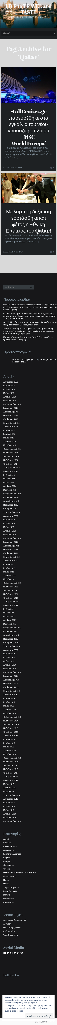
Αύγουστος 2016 (10, 799)
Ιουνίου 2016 (9, 806)
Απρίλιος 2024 (9, 486)
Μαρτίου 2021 (9, 624)
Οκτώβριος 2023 (10, 508)
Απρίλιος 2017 (9, 788)
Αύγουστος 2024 (10, 471)
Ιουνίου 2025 (9, 434)
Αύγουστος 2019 (10, 695)
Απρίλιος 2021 (9, 620)
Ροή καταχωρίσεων (12, 927)
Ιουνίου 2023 (9, 523)
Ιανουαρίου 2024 (10, 497)
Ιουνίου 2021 (9, 613)
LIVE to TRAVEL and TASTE (28, 9)
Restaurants (8, 898)
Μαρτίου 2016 (9, 817)
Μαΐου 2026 (8, 393)
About (6, 839)
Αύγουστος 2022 (10, 560)
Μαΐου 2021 (8, 616)
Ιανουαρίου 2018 (10, 762)
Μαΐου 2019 (8, 706)
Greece (6, 869)
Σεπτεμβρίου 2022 (11, 557)
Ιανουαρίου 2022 (10, 587)
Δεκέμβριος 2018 (11, 724)
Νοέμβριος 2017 (10, 769)
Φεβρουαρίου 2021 (12, 628)
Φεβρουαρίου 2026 (12, 404)
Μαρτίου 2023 (9, 535)
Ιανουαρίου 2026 (10, 408)
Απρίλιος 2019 (9, 709)
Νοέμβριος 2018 (10, 728)
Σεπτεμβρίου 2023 (11, 512)
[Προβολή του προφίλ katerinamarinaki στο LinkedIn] (18, 953)
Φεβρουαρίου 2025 (12, 449)
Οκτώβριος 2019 (10, 687)
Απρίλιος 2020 (9, 665)
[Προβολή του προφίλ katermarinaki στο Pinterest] (15, 953)
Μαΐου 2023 (8, 527)
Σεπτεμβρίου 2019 (11, 691)
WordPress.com (10, 935)
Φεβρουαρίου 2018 (12, 758)
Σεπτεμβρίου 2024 (11, 467)
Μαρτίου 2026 (9, 400)
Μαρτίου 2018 (9, 754)
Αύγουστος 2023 (10, 516)
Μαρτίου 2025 (9, 445)
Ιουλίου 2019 (9, 698)
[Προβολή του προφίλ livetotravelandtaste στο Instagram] (11, 953)
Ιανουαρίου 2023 (10, 542)
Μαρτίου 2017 (9, 791)
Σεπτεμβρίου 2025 (11, 423)
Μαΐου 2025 (8, 438)
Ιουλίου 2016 (9, 803)
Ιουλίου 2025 (9, 430)
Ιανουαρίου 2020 (10, 676)
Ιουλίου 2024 (9, 475)
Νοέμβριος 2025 (10, 415)
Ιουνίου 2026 (9, 389)
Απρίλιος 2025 (9, 441)
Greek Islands (9, 876)
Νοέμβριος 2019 (10, 683)
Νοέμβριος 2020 (10, 639)
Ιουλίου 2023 (9, 520)
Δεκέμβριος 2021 (11, 590)
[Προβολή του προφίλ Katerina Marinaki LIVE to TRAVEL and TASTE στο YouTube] (21, 953)
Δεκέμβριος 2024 (11, 456)
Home (6, 880)
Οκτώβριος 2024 (10, 464)
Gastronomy (8, 865)
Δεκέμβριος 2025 (11, 412)
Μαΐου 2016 (8, 810)
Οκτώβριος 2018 (10, 732)
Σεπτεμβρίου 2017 (11, 776)
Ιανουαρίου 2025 (10, 453)
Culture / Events (10, 846)
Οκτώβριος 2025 (10, 419)
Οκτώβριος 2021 (10, 598)
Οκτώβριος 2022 (10, 553)
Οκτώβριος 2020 (10, 642)
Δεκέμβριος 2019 (11, 680)
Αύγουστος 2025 (10, 426)
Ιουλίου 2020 (9, 654)
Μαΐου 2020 (8, 661)
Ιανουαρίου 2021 (10, 631)
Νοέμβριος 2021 (10, 594)
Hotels (6, 884)
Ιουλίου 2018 (9, 739)
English (6, 858)
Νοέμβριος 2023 (10, 505)
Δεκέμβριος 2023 (11, 501)
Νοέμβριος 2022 (10, 549)
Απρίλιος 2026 (9, 397)
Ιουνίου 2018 (9, 743)
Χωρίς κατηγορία (11, 887)
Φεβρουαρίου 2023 (12, 538)
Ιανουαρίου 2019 (10, 721)
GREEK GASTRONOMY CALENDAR (19, 872)
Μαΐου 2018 (8, 747)
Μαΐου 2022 (8, 572)
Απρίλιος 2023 (9, 531)
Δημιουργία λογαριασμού (14, 920)
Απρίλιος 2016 (9, 814)
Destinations (8, 850)
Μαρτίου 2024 (9, 490)
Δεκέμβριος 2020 (11, 635)
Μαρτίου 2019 (9, 713)
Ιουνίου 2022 (9, 568)
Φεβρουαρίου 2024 (12, 494)
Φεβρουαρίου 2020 (12, 672)
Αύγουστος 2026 (10, 382)
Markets (6, 895)
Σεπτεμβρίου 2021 (11, 601)
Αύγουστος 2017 (10, 780)
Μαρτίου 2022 (9, 579)
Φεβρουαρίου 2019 (12, 717)
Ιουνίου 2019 (9, 702)
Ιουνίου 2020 (9, 657)
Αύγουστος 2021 (10, 605)
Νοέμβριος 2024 (10, 460)
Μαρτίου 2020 (9, 669)
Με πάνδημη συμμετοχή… (23, 359)
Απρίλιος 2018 (9, 750)
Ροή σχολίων (9, 931)
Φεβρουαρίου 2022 (12, 583)
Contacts (7, 843)
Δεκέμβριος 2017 (11, 765)
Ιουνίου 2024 (9, 479)
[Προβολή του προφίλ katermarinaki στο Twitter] (8, 953)
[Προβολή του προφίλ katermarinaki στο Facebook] (4, 953)
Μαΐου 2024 (8, 482)
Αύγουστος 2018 (10, 735)
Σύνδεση (7, 924)
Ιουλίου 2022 (9, 564)
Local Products (10, 891)
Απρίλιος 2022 (9, 575)
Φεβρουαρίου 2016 (12, 821)
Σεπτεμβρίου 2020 (11, 646)
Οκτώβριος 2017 (10, 773)
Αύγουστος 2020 (10, 650)
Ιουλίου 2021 (9, 609)
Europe (6, 861)
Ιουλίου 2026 (9, 386)
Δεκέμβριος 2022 (11, 546)
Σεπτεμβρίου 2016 (11, 795)
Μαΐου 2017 (8, 784)
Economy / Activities (12, 854)
